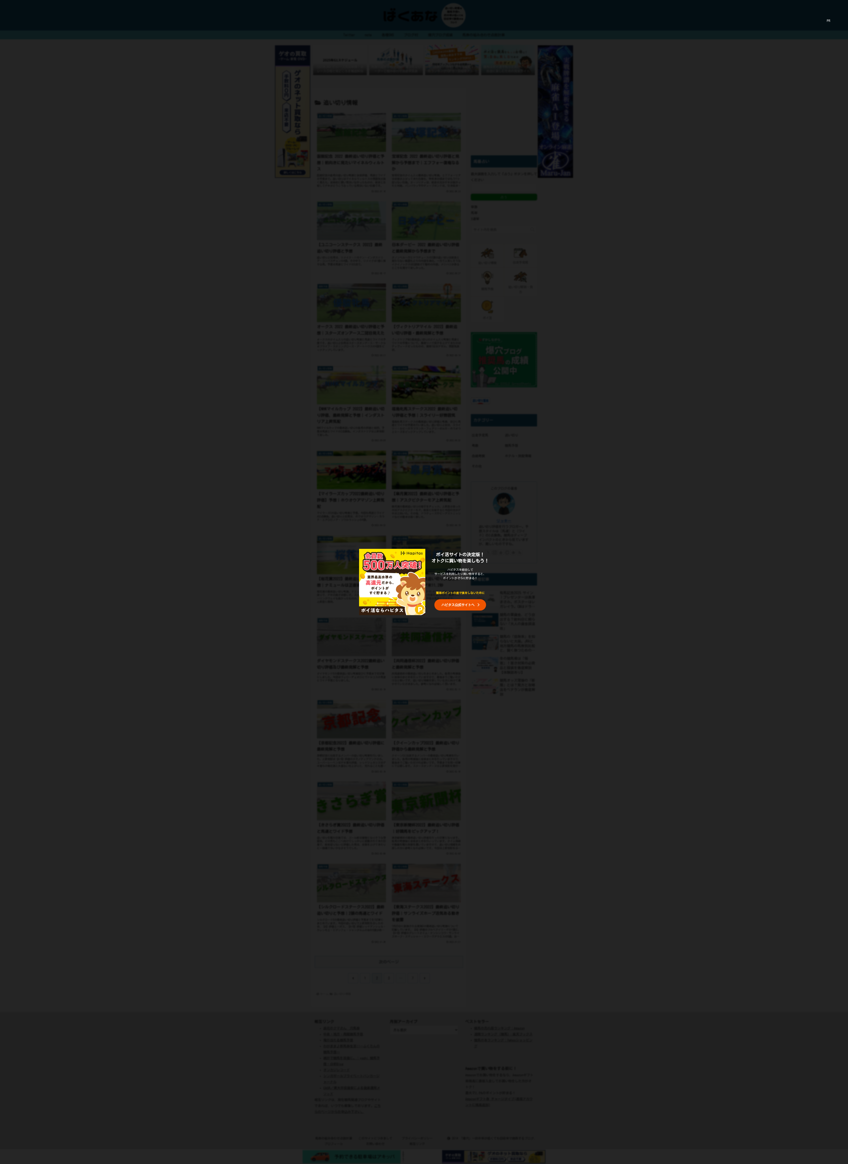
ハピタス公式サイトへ (458, 605)
